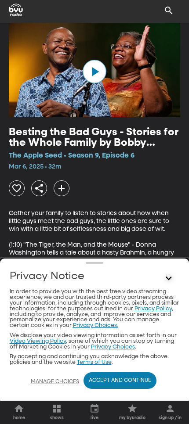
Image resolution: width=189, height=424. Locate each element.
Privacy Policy (153, 309)
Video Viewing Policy (38, 341)
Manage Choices (55, 381)
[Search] (168, 10)
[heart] (17, 188)
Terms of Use (94, 362)
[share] (39, 188)
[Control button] (169, 278)
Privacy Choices (113, 347)
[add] (61, 188)
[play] (94, 71)
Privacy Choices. (95, 325)
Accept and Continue (120, 380)
